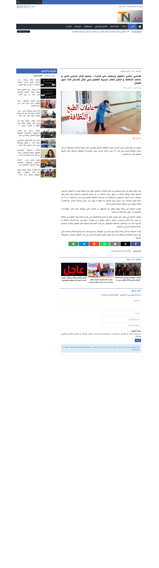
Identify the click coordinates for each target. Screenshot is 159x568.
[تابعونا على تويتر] (21, 6)
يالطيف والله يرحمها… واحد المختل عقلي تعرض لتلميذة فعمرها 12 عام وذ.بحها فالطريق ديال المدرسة (28, 83)
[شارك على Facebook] (135, 244)
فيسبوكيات (88, 26)
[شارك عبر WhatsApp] (104, 244)
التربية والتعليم (125, 71)
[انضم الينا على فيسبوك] (18, 6)
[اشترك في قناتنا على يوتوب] (28, 6)
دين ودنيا (78, 26)
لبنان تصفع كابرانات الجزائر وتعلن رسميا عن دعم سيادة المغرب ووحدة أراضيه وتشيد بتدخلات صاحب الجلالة (101, 282)
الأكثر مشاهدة (50, 75)
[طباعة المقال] (73, 244)
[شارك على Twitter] (125, 244)
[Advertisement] (79, 51)
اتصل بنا (68, 26)
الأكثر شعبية (38, 75)
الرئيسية (139, 26)
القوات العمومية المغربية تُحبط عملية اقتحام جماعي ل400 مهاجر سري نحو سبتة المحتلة (128, 280)
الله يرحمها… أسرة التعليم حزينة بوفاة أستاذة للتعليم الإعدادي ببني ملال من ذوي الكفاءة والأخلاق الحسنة (28, 93)
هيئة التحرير (137, 87)
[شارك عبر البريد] (115, 244)
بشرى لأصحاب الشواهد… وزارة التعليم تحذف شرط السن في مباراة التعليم (28, 103)
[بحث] (18, 2)
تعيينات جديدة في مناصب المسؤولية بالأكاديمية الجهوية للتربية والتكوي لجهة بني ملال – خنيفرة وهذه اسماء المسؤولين (28, 134)
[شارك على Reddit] (94, 244)
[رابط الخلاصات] (25, 6)
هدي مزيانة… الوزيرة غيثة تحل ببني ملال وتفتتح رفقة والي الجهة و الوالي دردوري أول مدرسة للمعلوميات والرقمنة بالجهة (28, 125)
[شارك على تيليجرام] (83, 244)
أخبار (132, 26)
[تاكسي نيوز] (79, 16)
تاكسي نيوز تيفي (101, 26)
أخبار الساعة (114, 26)
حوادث (124, 26)
